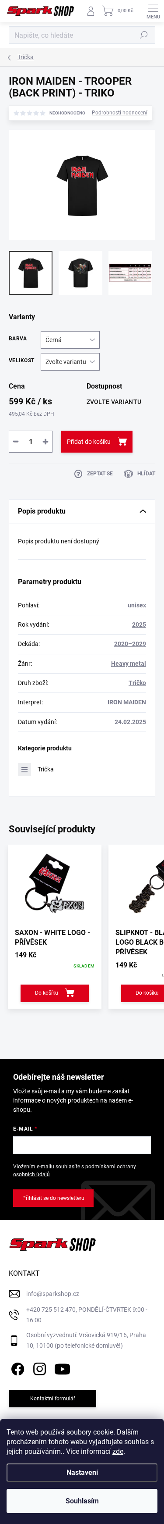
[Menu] (153, 11)
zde (117, 1451)
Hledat (144, 35)
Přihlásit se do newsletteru (53, 1198)
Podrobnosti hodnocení (119, 113)
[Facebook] (16, 1367)
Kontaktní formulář (52, 1399)
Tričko (137, 682)
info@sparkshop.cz (52, 1293)
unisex (137, 605)
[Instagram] (38, 1367)
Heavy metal (128, 663)
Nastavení (82, 1472)
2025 (139, 624)
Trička (46, 769)
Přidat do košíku (89, 441)
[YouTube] (62, 1367)
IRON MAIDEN (127, 702)
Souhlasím (82, 1501)
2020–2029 (130, 643)
